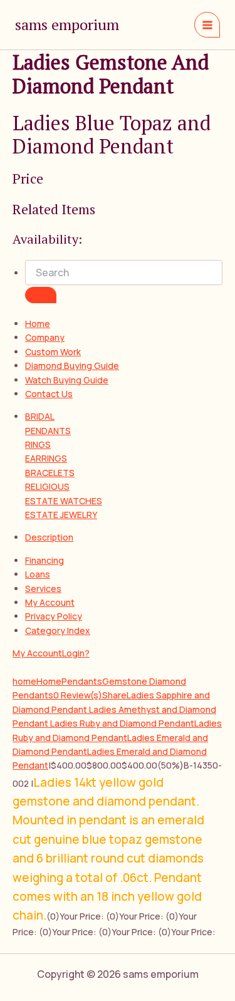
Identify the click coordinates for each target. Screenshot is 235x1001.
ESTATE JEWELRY (61, 515)
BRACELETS (50, 473)
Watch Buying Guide (66, 380)
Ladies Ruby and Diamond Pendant (122, 723)
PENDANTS (48, 431)
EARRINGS (46, 458)
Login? (76, 653)
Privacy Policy (53, 616)
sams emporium (67, 24)
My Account (50, 602)
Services (43, 588)
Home (37, 323)
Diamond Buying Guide (72, 365)
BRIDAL (40, 416)
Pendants (81, 681)
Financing (44, 560)
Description (49, 537)
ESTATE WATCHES (63, 501)
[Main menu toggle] (207, 25)
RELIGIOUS (47, 486)
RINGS (38, 444)
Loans (37, 574)
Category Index (57, 630)
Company (45, 337)
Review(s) (77, 695)
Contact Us (49, 394)
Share (114, 695)
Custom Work (53, 352)
